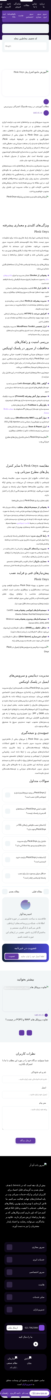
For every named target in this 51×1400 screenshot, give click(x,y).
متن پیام (42, 1103)
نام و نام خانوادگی (38, 1072)
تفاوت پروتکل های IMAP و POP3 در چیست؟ (26, 1019)
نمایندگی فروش (17, 5)
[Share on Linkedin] (31, 28)
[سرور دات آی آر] (29, 1171)
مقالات (26, 5)
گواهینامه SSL (11, 16)
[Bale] (14, 1344)
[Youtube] (36, 1344)
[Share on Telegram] (37, 28)
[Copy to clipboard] (19, 28)
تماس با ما (34, 5)
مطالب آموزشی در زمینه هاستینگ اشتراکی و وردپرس (26, 106)
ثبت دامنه (3, 16)
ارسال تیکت (13, 1328)
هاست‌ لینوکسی (23, 523)
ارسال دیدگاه (25, 1140)
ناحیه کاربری (8, 5)
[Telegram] (7, 1344)
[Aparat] (43, 1344)
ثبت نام (25, 1393)
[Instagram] (21, 1344)
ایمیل (43, 1088)
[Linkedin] (28, 1344)
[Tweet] (25, 28)
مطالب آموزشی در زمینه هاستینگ (16, 988)
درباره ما (42, 5)
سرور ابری (45, 16)
